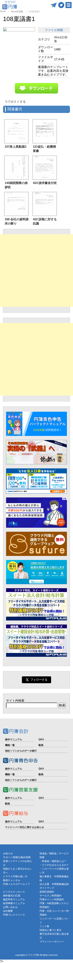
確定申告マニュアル (14, 899)
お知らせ (8, 853)
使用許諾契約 (47, 891)
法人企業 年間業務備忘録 (54, 884)
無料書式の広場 (11, 895)
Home (3, 11)
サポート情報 (10, 857)
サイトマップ (47, 888)
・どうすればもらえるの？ (54, 865)
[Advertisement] (36, 270)
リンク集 (44, 926)
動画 (41, 745)
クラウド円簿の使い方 (15, 876)
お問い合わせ (10, 907)
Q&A (41, 739)
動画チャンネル (11, 880)
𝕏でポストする (15, 101)
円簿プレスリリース (14, 914)
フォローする (38, 679)
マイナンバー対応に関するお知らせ (24, 827)
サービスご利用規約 (50, 895)
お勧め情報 (24, 857)
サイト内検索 (15, 700)
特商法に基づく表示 (50, 930)
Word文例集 (17, 11)
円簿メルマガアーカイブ (16, 884)
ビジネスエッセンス (14, 891)
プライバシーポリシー (52, 941)
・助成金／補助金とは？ (53, 861)
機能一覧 (10, 745)
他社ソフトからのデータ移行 (21, 750)
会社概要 (8, 911)
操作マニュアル (13, 739)
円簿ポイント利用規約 (52, 899)
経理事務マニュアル (14, 903)
